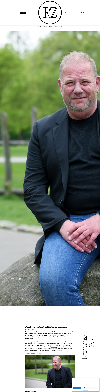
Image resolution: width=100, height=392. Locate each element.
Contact (76, 12)
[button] (97, 378)
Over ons (67, 12)
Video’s (50, 26)
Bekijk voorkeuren (94, 387)
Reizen (61, 26)
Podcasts (56, 26)
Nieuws (39, 26)
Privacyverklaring (85, 390)
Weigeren (86, 387)
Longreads (44, 26)
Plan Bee (36, 335)
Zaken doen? (23, 12)
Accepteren (77, 387)
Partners (72, 12)
